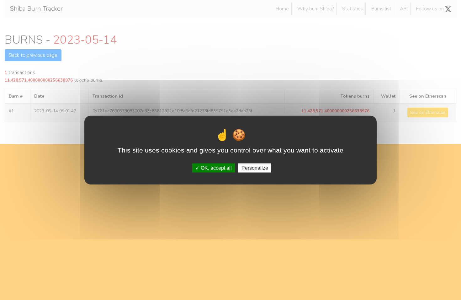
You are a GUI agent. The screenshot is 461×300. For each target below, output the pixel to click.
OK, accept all (215, 167)
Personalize (254, 167)
